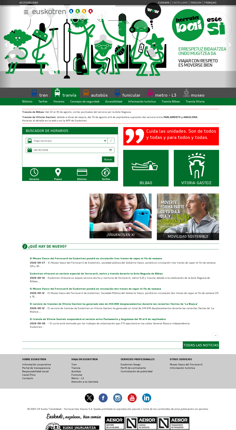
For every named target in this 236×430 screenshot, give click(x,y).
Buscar (108, 159)
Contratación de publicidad (136, 371)
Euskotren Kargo (130, 364)
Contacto (27, 378)
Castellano (180, 2)
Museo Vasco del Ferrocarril (186, 364)
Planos (58, 179)
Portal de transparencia (36, 367)
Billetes (27, 101)
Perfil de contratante (133, 367)
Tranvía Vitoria (195, 101)
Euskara (163, 2)
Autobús (76, 371)
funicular (131, 95)
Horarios (58, 101)
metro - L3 (165, 95)
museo (198, 95)
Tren (74, 364)
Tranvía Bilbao (171, 101)
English (196, 2)
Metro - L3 (77, 378)
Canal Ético (29, 374)
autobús (99, 95)
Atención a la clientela (84, 381)
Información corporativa (36, 364)
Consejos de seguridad (84, 101)
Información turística (142, 101)
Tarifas (43, 101)
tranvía (69, 95)
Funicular (76, 374)
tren (43, 95)
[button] (6, 44)
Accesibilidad (29, 2)
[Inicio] (62, 11)
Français (210, 2)
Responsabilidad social (35, 371)
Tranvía (75, 367)
